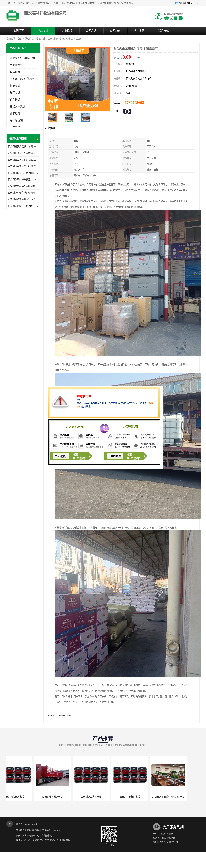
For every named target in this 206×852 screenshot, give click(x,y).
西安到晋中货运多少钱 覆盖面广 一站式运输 (23, 166)
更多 (36, 139)
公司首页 (19, 30)
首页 (20, 38)
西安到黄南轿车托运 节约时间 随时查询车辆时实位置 (23, 206)
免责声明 (44, 840)
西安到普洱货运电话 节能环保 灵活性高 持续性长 (23, 173)
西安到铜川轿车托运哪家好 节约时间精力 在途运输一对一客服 (23, 192)
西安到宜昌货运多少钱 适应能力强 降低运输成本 (23, 160)
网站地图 (65, 840)
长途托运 (15, 72)
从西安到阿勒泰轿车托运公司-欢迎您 (141, 796)
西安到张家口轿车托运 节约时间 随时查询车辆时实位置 (23, 179)
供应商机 (43, 30)
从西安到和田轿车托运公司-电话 (102, 796)
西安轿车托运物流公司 (23, 58)
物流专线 (40, 38)
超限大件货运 (17, 106)
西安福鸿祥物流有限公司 (27, 835)
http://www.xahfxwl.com (59, 715)
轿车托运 (15, 99)
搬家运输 (15, 113)
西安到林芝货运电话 (63, 796)
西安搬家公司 (17, 65)
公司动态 (115, 30)
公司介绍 (91, 30)
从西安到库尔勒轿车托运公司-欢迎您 (180, 796)
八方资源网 (33, 840)
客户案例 (139, 30)
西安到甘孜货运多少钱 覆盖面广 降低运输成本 (23, 146)
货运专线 (15, 92)
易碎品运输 (16, 120)
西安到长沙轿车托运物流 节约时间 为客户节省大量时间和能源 (23, 153)
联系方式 (163, 30)
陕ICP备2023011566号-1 (48, 830)
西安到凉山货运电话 (25, 796)
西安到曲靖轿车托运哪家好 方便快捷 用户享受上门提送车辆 (23, 186)
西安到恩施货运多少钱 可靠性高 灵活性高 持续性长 (23, 199)
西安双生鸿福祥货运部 (23, 78)
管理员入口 (55, 840)
